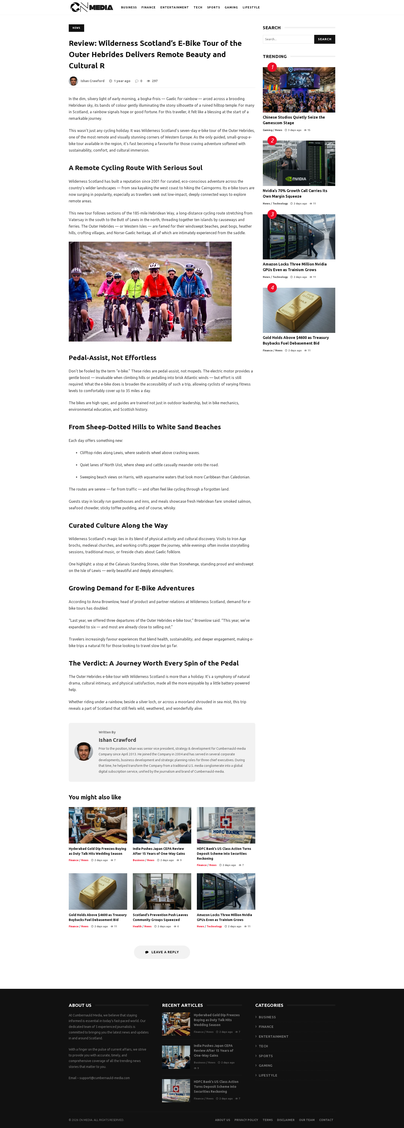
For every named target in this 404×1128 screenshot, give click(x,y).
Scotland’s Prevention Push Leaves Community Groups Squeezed (162, 891)
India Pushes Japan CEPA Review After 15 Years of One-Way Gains (162, 825)
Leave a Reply (165, 952)
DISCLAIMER (286, 1119)
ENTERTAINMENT (174, 7)
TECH (198, 7)
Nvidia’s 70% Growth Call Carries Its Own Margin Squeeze (299, 163)
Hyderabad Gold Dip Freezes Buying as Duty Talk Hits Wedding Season (98, 825)
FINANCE (148, 7)
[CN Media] (92, 8)
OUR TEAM (307, 1119)
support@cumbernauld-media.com (104, 1078)
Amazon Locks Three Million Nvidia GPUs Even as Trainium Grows (226, 891)
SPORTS (213, 7)
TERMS (268, 1119)
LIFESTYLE (251, 7)
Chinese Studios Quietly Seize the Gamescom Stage (299, 90)
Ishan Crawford (93, 81)
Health (137, 926)
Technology (214, 926)
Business (138, 860)
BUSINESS (129, 7)
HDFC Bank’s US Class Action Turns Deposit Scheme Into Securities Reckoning (226, 825)
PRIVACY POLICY (246, 1119)
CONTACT (326, 1119)
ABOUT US (222, 1119)
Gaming (267, 130)
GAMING (231, 7)
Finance (74, 860)
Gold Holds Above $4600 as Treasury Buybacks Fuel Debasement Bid (98, 891)
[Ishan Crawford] (83, 759)
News (76, 28)
